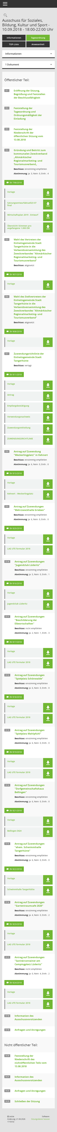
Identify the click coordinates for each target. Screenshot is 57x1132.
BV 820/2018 (16, 528)
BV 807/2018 (16, 274)
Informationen (14, 37)
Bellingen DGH (14, 831)
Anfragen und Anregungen (30, 1029)
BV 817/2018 (16, 642)
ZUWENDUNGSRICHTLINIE (20, 438)
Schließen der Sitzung (27, 1101)
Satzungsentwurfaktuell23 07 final (21, 204)
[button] (48, 193)
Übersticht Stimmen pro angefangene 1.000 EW (19, 227)
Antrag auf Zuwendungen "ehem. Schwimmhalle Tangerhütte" (30, 847)
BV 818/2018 (16, 697)
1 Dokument (12, 64)
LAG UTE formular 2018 (18, 549)
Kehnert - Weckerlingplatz (20, 494)
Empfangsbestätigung (18, 406)
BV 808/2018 (16, 331)
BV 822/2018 (16, 869)
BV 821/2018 (16, 810)
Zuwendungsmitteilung (18, 428)
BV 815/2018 (16, 473)
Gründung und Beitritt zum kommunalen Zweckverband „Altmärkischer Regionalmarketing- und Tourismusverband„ (30, 157)
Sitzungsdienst (40, 1119)
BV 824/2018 (16, 982)
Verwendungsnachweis (18, 417)
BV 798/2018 (16, 182)
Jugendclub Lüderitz (17, 604)
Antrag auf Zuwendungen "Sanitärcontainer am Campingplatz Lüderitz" (30, 961)
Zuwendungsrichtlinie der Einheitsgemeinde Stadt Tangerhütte (29, 357)
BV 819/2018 (16, 752)
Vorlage (11, 192)
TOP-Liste (14, 44)
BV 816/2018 (16, 583)
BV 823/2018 (16, 924)
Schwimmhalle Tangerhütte (20, 889)
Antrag (10, 395)
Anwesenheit (38, 44)
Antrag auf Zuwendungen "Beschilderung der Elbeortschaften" (30, 620)
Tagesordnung (38, 37)
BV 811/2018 (16, 374)
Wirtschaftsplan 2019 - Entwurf (22, 215)
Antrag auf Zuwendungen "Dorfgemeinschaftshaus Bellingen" (30, 789)
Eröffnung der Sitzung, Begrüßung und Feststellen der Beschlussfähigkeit (29, 94)
